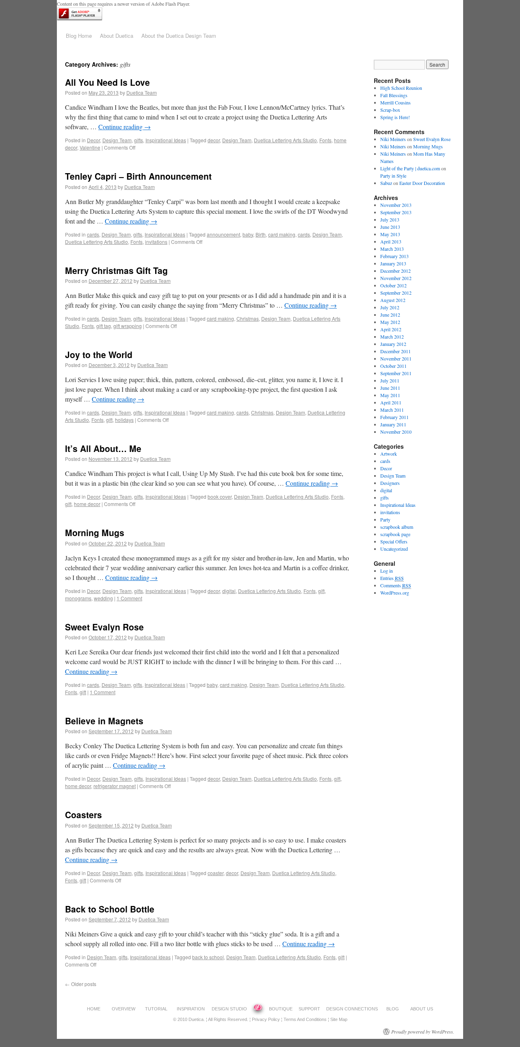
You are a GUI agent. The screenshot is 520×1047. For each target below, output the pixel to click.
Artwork (388, 453)
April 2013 (390, 241)
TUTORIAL (156, 1008)
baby (248, 234)
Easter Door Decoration (422, 183)
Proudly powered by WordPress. (422, 1031)
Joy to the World (98, 354)
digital (229, 590)
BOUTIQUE (280, 1008)
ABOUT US (421, 1008)
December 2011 (395, 351)
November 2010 (396, 431)
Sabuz (386, 183)
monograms (78, 598)
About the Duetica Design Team (178, 35)
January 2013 (393, 263)
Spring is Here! (395, 117)
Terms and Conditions (305, 1019)
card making (281, 234)
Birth (261, 234)
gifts (138, 140)
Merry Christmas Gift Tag (116, 270)
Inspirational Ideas (165, 140)
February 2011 (394, 417)
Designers (390, 483)
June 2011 (390, 387)
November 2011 (396, 358)
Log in (386, 570)
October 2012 (393, 285)
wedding (103, 598)
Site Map (338, 1019)
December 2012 (395, 270)
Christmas (247, 318)
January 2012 (393, 344)
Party (385, 519)
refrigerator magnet (114, 785)
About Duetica (116, 35)
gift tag (103, 325)
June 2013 (390, 227)
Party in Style (393, 175)
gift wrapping (127, 325)
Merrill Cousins (395, 102)
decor (214, 140)
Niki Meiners (393, 139)
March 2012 (392, 336)
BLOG (392, 1008)
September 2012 (396, 292)
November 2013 (396, 205)
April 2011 (390, 402)
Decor (93, 140)
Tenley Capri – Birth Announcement (138, 176)
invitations (156, 241)
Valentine (90, 147)
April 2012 (390, 329)
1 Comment (129, 598)
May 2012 (390, 322)
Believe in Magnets (104, 721)
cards (93, 234)
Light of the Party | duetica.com (410, 168)
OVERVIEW (123, 1008)
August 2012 (392, 300)
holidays (124, 419)
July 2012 (389, 307)
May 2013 (390, 234)
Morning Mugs (94, 532)
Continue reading (124, 126)
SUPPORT (309, 1008)
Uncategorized (394, 548)
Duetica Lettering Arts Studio (285, 140)
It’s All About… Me (103, 448)
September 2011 (396, 373)
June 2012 (390, 314)
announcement (223, 234)
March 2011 (392, 409)
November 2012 (396, 278)
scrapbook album (396, 527)
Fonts (325, 140)
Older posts (80, 983)
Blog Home (79, 35)
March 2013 (392, 248)
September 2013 (396, 212)
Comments (395, 585)
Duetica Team (141, 92)
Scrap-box (390, 109)
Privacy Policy (266, 1019)
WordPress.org (394, 592)
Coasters (83, 814)
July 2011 (389, 380)
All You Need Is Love (107, 82)
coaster (215, 872)
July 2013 (389, 219)
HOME (93, 1008)
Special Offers (393, 541)
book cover (220, 496)
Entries (392, 578)
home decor (87, 503)
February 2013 (394, 256)
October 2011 (393, 366)
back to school (208, 957)
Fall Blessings (393, 95)
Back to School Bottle (109, 909)
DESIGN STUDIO (229, 1008)
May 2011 (390, 395)
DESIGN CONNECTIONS (352, 1008)
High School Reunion (401, 88)
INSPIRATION (191, 1008)
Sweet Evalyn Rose (104, 627)
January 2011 (393, 424)
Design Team (117, 140)
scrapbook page (395, 534)
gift (109, 419)
